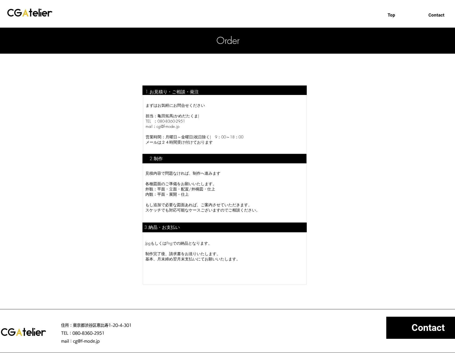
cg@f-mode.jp (167, 126)
